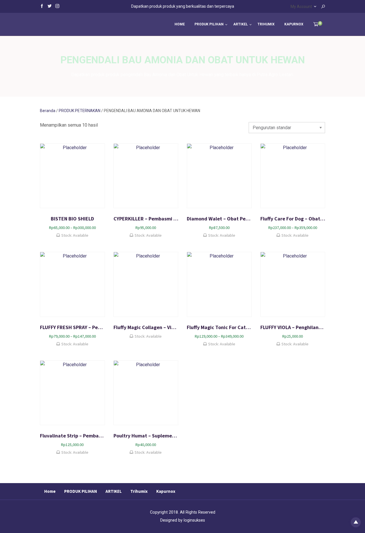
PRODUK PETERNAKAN (79, 110)
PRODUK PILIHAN (209, 24)
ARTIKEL (240, 24)
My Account (301, 6)
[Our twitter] (50, 5)
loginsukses (194, 520)
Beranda (47, 110)
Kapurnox (293, 24)
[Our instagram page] (57, 5)
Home (180, 24)
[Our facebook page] (42, 5)
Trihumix (266, 24)
